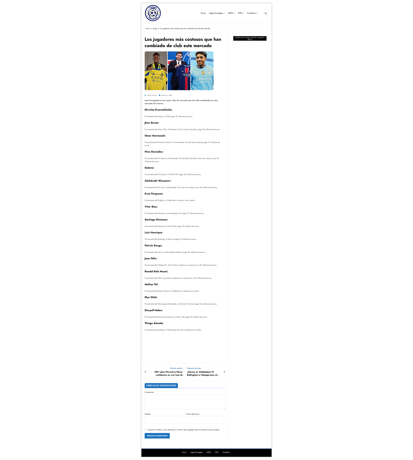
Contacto (251, 13)
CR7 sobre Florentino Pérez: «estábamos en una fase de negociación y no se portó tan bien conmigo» (168, 373)
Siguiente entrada (194, 368)
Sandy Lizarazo (152, 95)
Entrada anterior (176, 368)
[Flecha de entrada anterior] (145, 372)
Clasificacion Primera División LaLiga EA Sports (250, 38)
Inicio (203, 13)
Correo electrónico (193, 414)
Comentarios (149, 392)
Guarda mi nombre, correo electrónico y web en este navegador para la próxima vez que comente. (184, 429)
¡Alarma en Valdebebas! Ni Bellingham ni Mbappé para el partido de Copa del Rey (202, 373)
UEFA (230, 13)
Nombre (148, 414)
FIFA (240, 13)
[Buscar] (265, 13)
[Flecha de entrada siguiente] (224, 372)
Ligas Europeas (216, 13)
